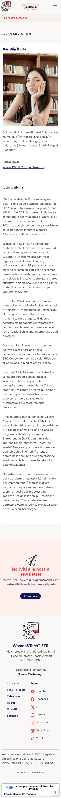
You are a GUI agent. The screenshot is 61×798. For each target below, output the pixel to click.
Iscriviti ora (30, 596)
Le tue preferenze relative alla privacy (34, 787)
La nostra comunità (15, 17)
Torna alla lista (20, 34)
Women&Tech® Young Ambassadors (23, 167)
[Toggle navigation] (55, 7)
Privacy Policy (23, 772)
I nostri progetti (16, 689)
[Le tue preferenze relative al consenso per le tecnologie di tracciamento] (55, 792)
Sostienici (31, 7)
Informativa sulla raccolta (20, 794)
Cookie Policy (38, 772)
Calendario (13, 696)
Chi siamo (13, 683)
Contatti (12, 709)
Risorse (11, 702)
